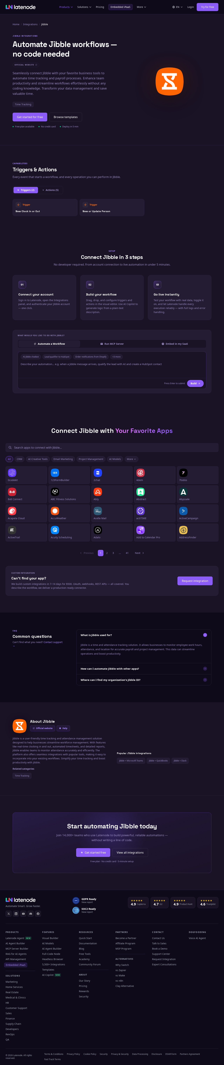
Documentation (88, 943)
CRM (19, 459)
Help (64, 728)
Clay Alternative (124, 986)
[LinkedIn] (16, 914)
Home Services (14, 987)
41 (127, 553)
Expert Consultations (164, 964)
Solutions (82, 7)
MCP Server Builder (17, 948)
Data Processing (140, 1054)
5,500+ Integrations (53, 964)
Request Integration (164, 959)
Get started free (95, 852)
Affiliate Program (125, 943)
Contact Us (158, 938)
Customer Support (16, 1008)
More (140, 7)
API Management (16, 959)
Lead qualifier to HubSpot (57, 356)
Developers (12, 1029)
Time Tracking (23, 104)
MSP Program (123, 948)
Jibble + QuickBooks (158, 760)
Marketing (12, 981)
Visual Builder (50, 938)
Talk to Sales (159, 943)
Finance (10, 1018)
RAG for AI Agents (16, 954)
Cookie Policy (89, 1054)
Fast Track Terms (52, 1059)
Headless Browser (52, 959)
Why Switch (122, 965)
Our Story (84, 980)
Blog (81, 948)
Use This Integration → (45, 207)
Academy (84, 959)
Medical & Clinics (16, 997)
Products (64, 7)
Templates (48, 969)
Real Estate (12, 992)
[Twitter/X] (9, 914)
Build (194, 383)
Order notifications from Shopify (90, 356)
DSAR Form (170, 1054)
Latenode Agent (18, 938)
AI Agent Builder (15, 943)
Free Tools (85, 954)
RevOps (10, 1034)
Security (83, 996)
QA (7, 1039)
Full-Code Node (51, 954)
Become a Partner (125, 938)
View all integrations (130, 852)
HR (7, 1002)
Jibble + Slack (180, 760)
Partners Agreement (190, 1054)
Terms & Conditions (53, 1054)
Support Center (161, 954)
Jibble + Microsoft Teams (131, 760)
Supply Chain (13, 1023)
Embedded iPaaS (120, 7)
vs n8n (119, 980)
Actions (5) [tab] (52, 190)
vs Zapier (120, 970)
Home (16, 24)
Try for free (207, 7)
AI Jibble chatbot (31, 356)
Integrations (30, 24)
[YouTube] (23, 914)
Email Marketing (63, 459)
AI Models (115, 459)
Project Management (91, 459)
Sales (9, 1013)
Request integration (195, 581)
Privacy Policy (73, 1054)
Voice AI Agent (197, 938)
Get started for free (30, 117)
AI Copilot (51, 975)
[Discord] (31, 914)
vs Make (120, 975)
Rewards (84, 991)
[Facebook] (38, 914)
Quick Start (85, 938)
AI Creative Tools (38, 459)
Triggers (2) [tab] (27, 190)
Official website (44, 728)
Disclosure (157, 1054)
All (9, 459)
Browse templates (66, 117)
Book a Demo (159, 948)
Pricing (100, 7)
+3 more (116, 356)
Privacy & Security (120, 1054)
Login (190, 7)
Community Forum (90, 964)
